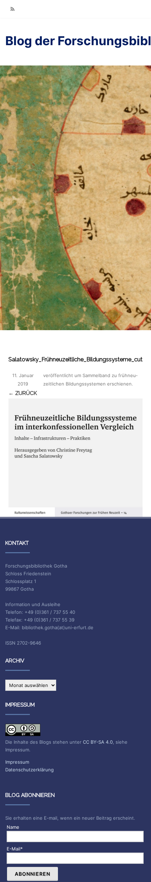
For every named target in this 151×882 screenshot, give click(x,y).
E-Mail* (15, 849)
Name (13, 827)
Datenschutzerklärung (29, 769)
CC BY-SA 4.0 (98, 742)
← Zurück (22, 393)
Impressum (17, 762)
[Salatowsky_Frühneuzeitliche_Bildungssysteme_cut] (75, 457)
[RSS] (12, 9)
